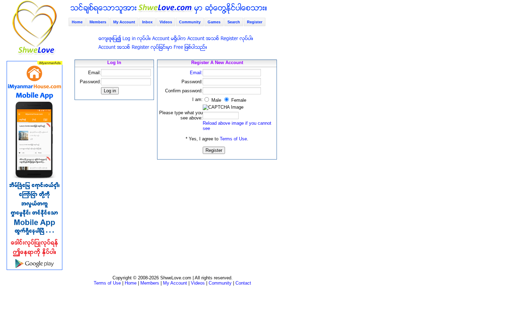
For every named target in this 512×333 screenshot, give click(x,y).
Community (190, 22)
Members (98, 22)
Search (233, 22)
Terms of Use (233, 138)
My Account (124, 22)
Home (77, 22)
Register (254, 22)
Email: (196, 72)
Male (215, 100)
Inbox (147, 22)
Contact (243, 283)
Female (238, 100)
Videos (166, 22)
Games (214, 22)
